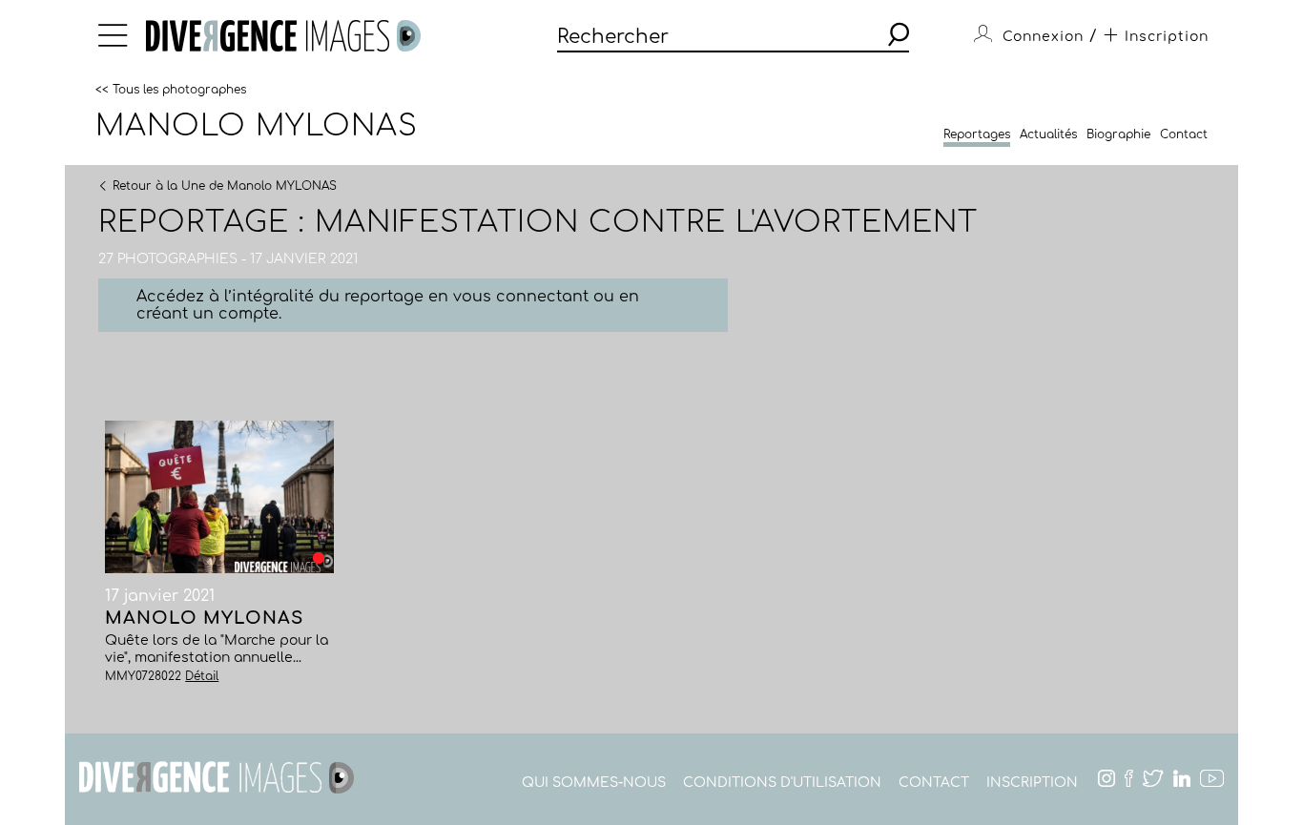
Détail (201, 676)
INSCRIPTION (1032, 782)
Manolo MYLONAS (256, 126)
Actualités (1048, 134)
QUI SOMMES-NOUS (594, 782)
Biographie (1118, 134)
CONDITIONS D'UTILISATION (782, 782)
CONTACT (934, 782)
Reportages (976, 134)
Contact (1184, 134)
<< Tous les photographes (170, 88)
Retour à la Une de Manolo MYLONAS (225, 185)
